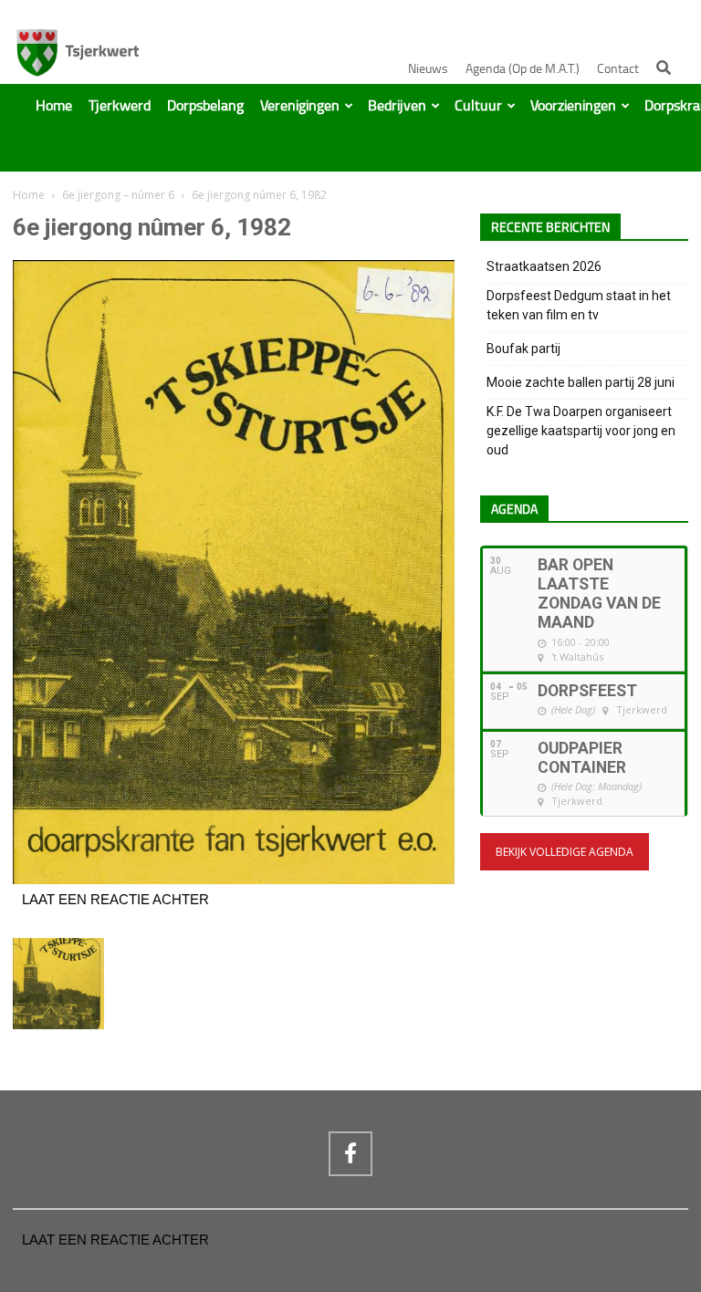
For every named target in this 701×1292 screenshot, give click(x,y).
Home (54, 106)
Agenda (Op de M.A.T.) (523, 68)
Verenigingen (300, 106)
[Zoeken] (663, 67)
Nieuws (428, 68)
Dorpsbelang (205, 106)
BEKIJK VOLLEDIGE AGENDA (564, 852)
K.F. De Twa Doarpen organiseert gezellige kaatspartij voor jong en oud (581, 430)
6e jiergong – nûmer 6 (118, 195)
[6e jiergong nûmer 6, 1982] (234, 879)
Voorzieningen (573, 106)
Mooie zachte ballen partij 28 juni (581, 382)
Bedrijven (397, 106)
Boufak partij (523, 348)
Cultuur (478, 106)
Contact (618, 68)
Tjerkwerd (120, 106)
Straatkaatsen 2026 (544, 266)
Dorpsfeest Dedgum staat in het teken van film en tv (579, 305)
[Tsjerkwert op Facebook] (350, 1153)
